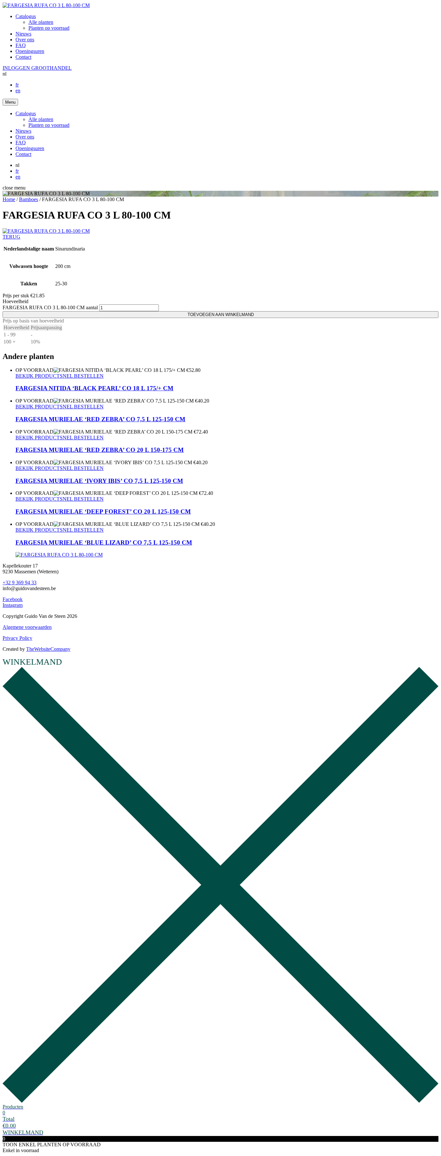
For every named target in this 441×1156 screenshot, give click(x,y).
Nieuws (23, 33)
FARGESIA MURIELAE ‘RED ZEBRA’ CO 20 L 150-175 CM (99, 449)
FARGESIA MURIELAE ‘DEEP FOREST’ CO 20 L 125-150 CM (103, 511)
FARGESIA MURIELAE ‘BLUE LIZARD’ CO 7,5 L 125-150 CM (103, 542)
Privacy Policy (17, 638)
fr (17, 84)
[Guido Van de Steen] (46, 5)
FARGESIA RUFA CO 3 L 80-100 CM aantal (50, 307)
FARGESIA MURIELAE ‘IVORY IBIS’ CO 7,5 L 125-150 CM (99, 480)
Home (9, 199)
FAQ (20, 45)
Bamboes (28, 199)
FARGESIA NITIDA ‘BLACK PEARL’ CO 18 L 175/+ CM (94, 388)
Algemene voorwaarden (27, 627)
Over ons (24, 39)
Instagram (13, 605)
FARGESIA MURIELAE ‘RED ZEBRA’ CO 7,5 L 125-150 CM (100, 419)
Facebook (13, 599)
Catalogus (25, 16)
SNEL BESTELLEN (82, 376)
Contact (23, 57)
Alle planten (40, 22)
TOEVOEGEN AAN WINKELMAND (221, 314)
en (17, 90)
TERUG (11, 237)
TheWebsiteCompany (48, 649)
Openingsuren (29, 51)
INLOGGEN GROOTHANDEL (37, 68)
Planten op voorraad (48, 28)
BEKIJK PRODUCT (37, 376)
